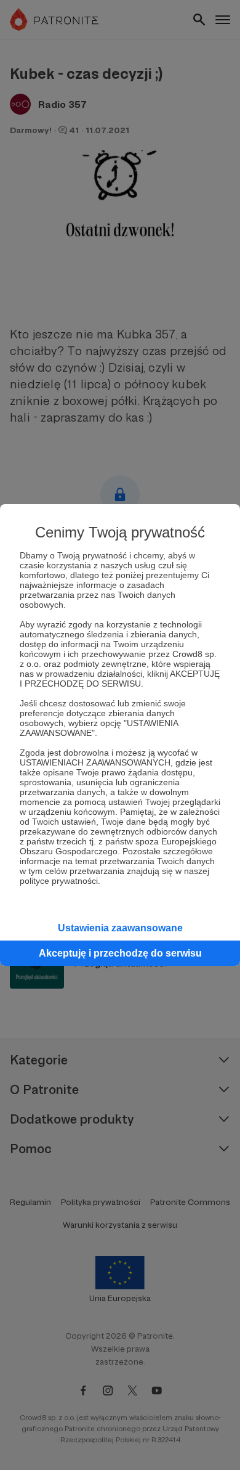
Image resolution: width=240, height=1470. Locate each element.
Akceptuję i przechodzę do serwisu (120, 953)
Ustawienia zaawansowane (120, 928)
